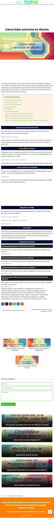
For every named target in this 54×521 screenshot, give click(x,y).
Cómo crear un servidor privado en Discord (13, 310)
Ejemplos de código (11, 107)
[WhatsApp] (14, 304)
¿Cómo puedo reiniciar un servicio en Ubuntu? (20, 118)
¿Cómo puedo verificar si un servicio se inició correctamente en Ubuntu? (28, 120)
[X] (6, 304)
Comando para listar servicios (13, 100)
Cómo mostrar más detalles (13, 104)
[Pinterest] (10, 304)
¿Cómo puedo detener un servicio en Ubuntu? (20, 114)
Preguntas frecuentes (12, 111)
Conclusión (9, 109)
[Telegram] (18, 304)
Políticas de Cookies (38, 512)
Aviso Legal (10, 512)
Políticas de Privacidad (23, 512)
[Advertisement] (27, 16)
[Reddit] (22, 304)
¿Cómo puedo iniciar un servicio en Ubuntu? (20, 116)
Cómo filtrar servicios (12, 102)
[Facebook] (2, 304)
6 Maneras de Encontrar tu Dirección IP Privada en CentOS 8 (42, 310)
